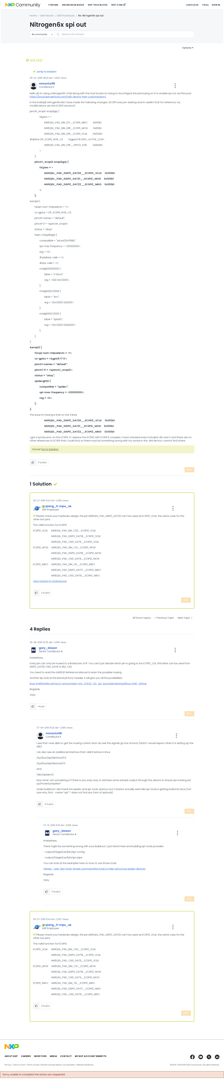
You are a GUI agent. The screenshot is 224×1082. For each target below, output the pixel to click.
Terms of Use (19, 1065)
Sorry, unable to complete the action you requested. (34, 1074)
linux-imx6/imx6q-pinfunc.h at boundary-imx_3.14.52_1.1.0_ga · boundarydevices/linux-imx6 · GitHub (88, 683)
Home (33, 15)
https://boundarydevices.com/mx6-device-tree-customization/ (68, 96)
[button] (175, 85)
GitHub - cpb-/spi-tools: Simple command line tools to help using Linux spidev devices (94, 869)
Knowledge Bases (73, 4)
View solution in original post (50, 581)
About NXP (11, 1056)
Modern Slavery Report (51, 1065)
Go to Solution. (50, 449)
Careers (26, 1056)
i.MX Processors (66, 15)
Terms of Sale (33, 1065)
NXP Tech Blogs (98, 4)
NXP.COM (117, 4)
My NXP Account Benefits (91, 1056)
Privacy (8, 1065)
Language (192, 4)
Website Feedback (84, 1065)
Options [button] (186, 48)
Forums (53, 4)
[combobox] (124, 34)
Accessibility (69, 1065)
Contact (66, 1056)
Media (53, 1056)
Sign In (216, 4)
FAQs (206, 4)
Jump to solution (46, 71)
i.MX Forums (46, 15)
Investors (40, 1056)
